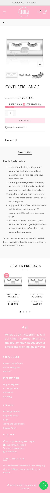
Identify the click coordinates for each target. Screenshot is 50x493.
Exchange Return (11, 411)
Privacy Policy (9, 428)
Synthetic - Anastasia (13, 295)
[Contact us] (43, 485)
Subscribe (8, 392)
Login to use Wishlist (17, 127)
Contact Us (11, 451)
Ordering (7, 396)
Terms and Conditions (13, 424)
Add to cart (25, 120)
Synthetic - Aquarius (36, 295)
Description (25, 152)
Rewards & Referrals (13, 363)
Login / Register (11, 384)
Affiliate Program (11, 367)
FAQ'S (5, 419)
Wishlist (40, 11)
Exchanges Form (11, 388)
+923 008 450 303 (15, 448)
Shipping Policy (10, 415)
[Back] (5, 22)
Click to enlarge (40, 64)
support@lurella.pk (16, 445)
